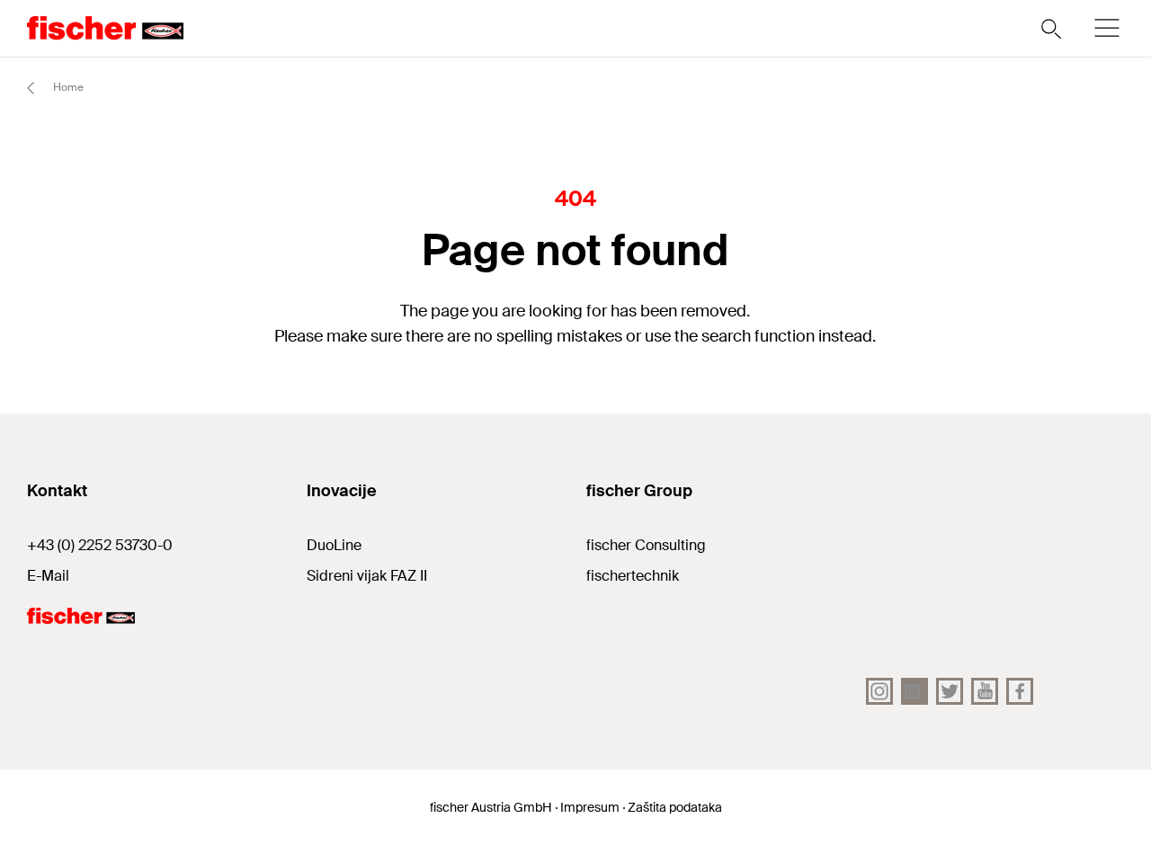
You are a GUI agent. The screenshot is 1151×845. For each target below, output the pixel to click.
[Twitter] (949, 691)
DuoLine (334, 545)
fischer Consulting (646, 545)
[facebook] (1019, 691)
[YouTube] (984, 691)
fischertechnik (632, 575)
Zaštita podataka (675, 807)
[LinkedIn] (914, 691)
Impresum (590, 807)
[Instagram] (879, 691)
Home (67, 87)
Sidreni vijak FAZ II (367, 575)
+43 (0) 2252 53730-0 (100, 545)
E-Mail (48, 575)
